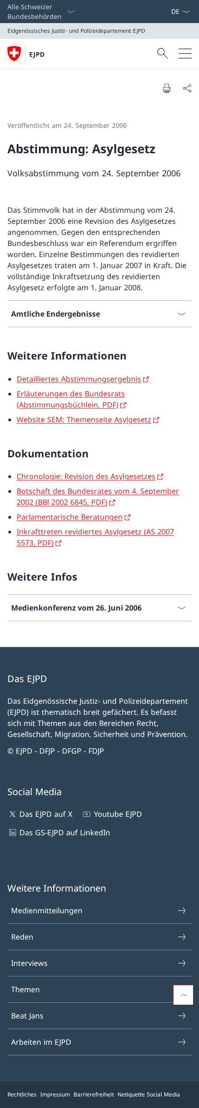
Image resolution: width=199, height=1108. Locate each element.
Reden (22, 937)
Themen (25, 989)
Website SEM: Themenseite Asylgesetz (84, 419)
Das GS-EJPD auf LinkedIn (64, 832)
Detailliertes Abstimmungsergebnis (79, 379)
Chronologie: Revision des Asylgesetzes (86, 476)
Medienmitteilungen (46, 910)
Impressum (55, 1094)
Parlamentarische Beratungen (70, 517)
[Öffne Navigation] (185, 53)
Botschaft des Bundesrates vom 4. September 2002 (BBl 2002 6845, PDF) (98, 496)
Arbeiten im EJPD (41, 1042)
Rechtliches (22, 1094)
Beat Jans (27, 1016)
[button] (183, 995)
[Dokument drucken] (166, 88)
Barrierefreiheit (94, 1094)
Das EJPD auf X (45, 814)
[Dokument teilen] (187, 88)
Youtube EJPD (118, 814)
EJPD (36, 54)
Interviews (29, 963)
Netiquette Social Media (149, 1094)
